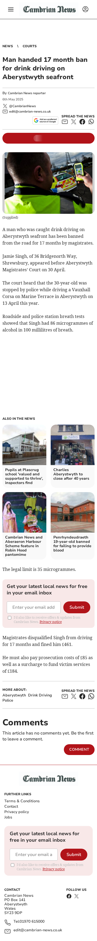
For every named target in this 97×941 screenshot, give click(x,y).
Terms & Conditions (22, 801)
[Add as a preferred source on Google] (45, 120)
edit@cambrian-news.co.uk (37, 930)
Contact (11, 806)
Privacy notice (51, 622)
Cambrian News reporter (27, 93)
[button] (10, 9)
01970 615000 (32, 921)
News (7, 46)
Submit (77, 607)
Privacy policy (16, 811)
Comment (79, 749)
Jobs (8, 817)
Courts (30, 46)
